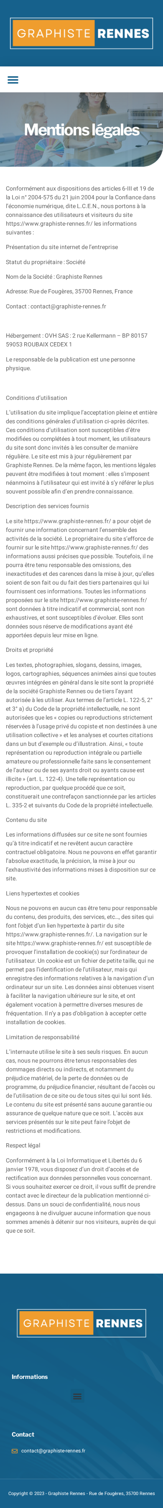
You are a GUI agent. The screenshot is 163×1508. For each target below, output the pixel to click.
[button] (13, 79)
